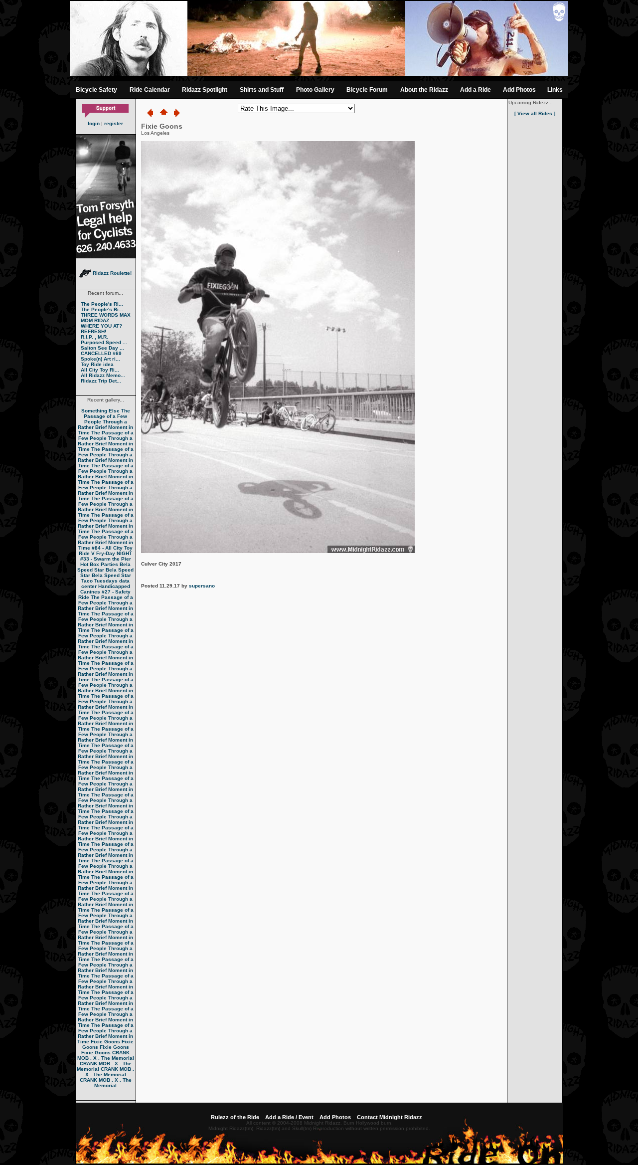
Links (555, 89)
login (94, 123)
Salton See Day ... (102, 348)
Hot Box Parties (99, 564)
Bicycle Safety (96, 89)
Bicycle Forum (367, 89)
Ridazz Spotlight (204, 89)
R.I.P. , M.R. (94, 337)
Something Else (100, 410)
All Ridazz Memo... (103, 375)
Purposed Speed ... (104, 342)
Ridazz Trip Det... (101, 381)
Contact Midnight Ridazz (389, 1117)
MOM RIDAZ (95, 320)
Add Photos (519, 89)
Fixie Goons (105, 1041)
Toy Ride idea (97, 364)
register (113, 123)
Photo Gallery (315, 89)
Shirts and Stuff (262, 89)
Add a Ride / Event (289, 1117)
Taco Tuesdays (99, 580)
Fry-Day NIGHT (114, 553)
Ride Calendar (150, 89)
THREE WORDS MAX (106, 315)
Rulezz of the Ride (235, 1117)
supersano (202, 585)
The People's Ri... (102, 304)
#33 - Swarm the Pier (105, 559)
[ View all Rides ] (534, 113)
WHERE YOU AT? (101, 326)
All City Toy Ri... (100, 370)
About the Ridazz (424, 89)
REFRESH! (93, 331)
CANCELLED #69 (101, 353)
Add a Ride (475, 89)
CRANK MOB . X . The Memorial (105, 1055)
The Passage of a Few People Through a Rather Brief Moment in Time (106, 421)
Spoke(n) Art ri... (100, 359)
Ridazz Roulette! (111, 273)
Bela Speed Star (104, 567)
